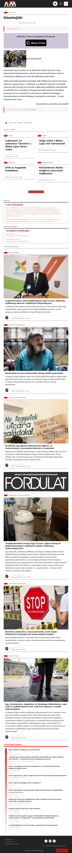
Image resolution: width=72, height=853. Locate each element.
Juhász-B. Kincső (14, 761)
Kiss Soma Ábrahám (27, 761)
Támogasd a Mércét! (12, 844)
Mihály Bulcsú (13, 820)
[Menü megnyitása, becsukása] (66, 4)
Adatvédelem (9, 841)
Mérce (11, 752)
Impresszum (9, 839)
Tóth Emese (12, 785)
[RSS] (54, 841)
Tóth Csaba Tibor (14, 770)
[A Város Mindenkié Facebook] (46, 841)
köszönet (28, 122)
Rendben (62, 850)
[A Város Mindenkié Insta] (50, 841)
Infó (41, 850)
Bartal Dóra (13, 803)
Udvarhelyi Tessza (10, 23)
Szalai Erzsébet (14, 810)
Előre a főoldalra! (36, 192)
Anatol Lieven (13, 794)
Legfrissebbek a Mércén (13, 744)
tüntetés (12, 122)
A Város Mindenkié (17, 316)
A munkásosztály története (18, 777)
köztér (20, 122)
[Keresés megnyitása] (61, 5)
